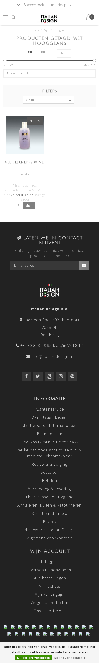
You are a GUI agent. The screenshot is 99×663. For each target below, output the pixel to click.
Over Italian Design (49, 417)
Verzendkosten (22, 195)
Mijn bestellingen (49, 578)
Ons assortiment (49, 610)
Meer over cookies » (69, 658)
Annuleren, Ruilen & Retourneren (49, 505)
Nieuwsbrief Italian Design (49, 529)
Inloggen (49, 561)
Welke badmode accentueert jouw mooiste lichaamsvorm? (49, 453)
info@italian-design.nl (52, 356)
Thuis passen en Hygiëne (49, 496)
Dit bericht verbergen (33, 658)
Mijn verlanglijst (50, 594)
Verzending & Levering (49, 488)
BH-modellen (49, 433)
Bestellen (49, 472)
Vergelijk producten (49, 602)
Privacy (49, 521)
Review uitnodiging (49, 464)
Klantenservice (49, 409)
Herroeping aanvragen (49, 569)
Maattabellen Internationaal (49, 425)
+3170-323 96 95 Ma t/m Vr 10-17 (51, 345)
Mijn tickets (49, 586)
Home (35, 30)
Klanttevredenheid (49, 513)
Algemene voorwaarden (49, 538)
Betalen (49, 480)
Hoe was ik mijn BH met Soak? (50, 442)
